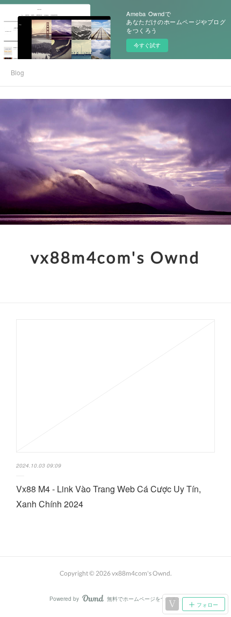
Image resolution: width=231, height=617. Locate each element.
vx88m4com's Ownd (115, 257)
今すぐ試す (147, 45)
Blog (17, 72)
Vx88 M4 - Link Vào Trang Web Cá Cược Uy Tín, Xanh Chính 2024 (108, 497)
